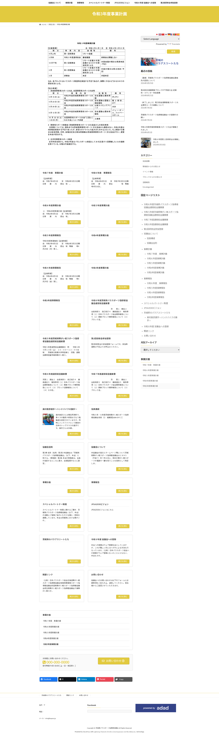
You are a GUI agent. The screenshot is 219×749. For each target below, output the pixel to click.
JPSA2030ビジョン (152, 308)
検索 (173, 51)
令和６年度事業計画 (51, 627)
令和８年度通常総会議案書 (156, 224)
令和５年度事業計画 (51, 633)
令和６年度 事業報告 (157, 283)
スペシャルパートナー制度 (156, 303)
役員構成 (151, 238)
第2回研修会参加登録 (153, 229)
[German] (169, 34)
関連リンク (149, 331)
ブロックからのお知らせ (152, 177)
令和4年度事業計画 (50, 638)
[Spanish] (178, 34)
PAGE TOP (211, 724)
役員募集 (146, 161)
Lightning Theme (99, 732)
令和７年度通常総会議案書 (156, 220)
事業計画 (47, 615)
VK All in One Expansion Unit (117, 732)
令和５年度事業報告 (156, 288)
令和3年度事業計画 (50, 644)
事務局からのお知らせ (151, 166)
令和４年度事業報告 (156, 293)
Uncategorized (148, 187)
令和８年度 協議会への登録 (156, 326)
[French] (172, 34)
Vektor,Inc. (132, 732)
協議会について (151, 234)
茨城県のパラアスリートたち (157, 313)
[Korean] (166, 34)
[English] (160, 34)
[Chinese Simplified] (163, 34)
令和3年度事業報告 (155, 297)
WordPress (86, 732)
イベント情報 (148, 172)
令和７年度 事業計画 (52, 621)
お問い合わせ (150, 336)
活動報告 (146, 182)
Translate (176, 44)
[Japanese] (157, 34)
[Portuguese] (175, 34)
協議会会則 (152, 243)
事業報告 (148, 279)
